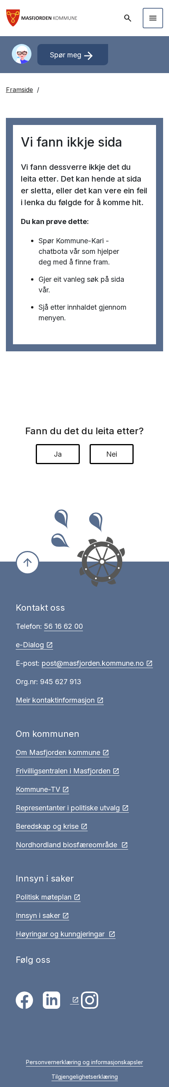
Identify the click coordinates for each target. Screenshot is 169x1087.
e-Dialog (30, 645)
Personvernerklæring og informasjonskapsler (84, 1062)
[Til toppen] (27, 563)
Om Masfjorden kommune (58, 752)
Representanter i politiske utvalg (68, 808)
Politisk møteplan (44, 897)
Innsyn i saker (38, 915)
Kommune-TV (38, 789)
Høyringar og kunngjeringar (61, 934)
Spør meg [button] (72, 56)
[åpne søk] (128, 18)
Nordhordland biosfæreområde (67, 845)
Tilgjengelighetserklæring (84, 1076)
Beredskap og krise (47, 826)
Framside (19, 90)
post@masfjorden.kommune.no (93, 663)
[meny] (153, 18)
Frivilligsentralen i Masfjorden (63, 771)
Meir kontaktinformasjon (55, 700)
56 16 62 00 (63, 626)
